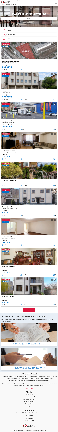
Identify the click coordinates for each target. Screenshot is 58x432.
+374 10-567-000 (29, 416)
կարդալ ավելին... (29, 388)
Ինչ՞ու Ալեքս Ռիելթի (29, 401)
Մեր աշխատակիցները (29, 399)
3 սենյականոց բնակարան (8, 150)
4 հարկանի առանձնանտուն (9, 180)
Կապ (29, 406)
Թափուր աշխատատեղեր (29, 397)
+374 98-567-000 (29, 418)
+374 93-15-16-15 (29, 420)
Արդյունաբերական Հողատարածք (10, 61)
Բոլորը (29, 310)
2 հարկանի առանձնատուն (9, 207)
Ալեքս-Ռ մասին (29, 394)
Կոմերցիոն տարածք (7, 121)
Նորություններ (29, 404)
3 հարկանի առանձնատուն (9, 266)
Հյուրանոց (4, 91)
